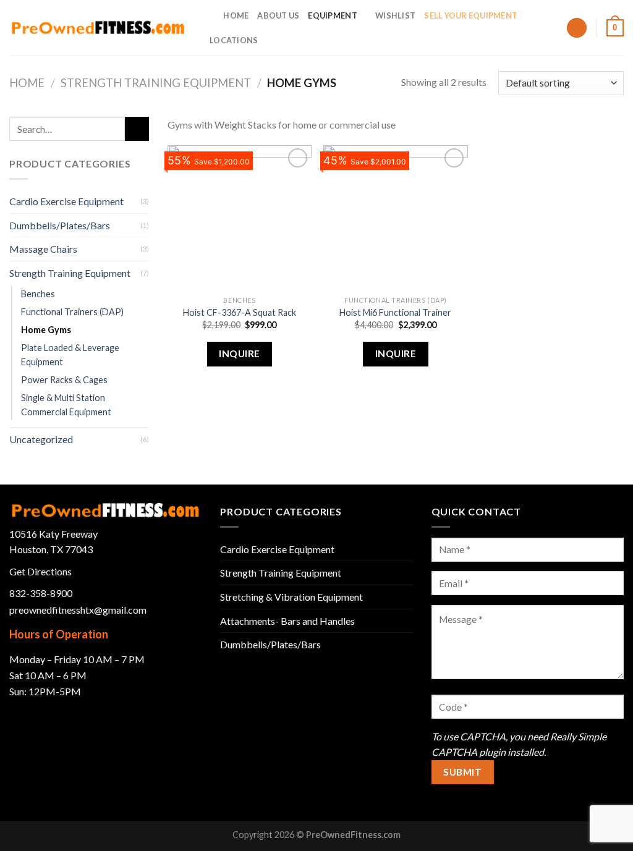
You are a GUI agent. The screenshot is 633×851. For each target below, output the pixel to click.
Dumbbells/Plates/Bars (59, 225)
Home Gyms (46, 329)
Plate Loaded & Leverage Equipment (70, 354)
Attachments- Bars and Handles (287, 621)
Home (27, 83)
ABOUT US (278, 15)
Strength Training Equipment (156, 83)
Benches (38, 294)
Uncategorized (41, 439)
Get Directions (40, 571)
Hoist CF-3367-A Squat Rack (239, 312)
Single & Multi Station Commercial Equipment (66, 404)
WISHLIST (395, 15)
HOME (236, 15)
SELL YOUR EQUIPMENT (470, 15)
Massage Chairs (43, 249)
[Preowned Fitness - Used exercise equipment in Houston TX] (98, 27)
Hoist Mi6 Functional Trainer (395, 312)
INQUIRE (239, 353)
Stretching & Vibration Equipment (291, 597)
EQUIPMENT (332, 15)
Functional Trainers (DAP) (72, 312)
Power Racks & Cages (64, 380)
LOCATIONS (234, 40)
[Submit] (137, 129)
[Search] (210, 15)
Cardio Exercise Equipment (66, 201)
